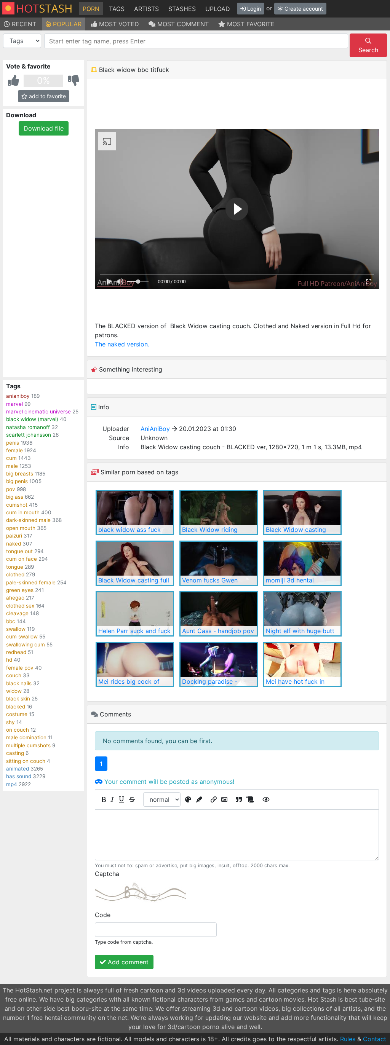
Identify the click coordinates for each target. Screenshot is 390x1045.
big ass (14, 497)
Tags (117, 9)
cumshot (16, 505)
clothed (15, 574)
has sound (18, 776)
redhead (16, 652)
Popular (66, 24)
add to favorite (46, 96)
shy (10, 722)
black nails (19, 683)
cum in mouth (23, 512)
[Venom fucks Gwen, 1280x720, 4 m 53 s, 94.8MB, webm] (219, 563)
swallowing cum (25, 644)
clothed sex (20, 606)
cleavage (17, 613)
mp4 (11, 784)
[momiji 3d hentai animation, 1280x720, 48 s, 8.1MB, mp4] (302, 563)
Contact (374, 1039)
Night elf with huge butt (300, 631)
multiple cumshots (28, 745)
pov (10, 489)
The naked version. (122, 344)
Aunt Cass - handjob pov (218, 631)
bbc (10, 621)
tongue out (19, 551)
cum (11, 458)
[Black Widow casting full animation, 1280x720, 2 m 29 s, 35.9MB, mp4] (135, 563)
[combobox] (196, 41)
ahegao (15, 598)
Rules (347, 1039)
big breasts (19, 474)
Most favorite (250, 24)
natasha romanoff (28, 427)
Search (368, 50)
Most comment (182, 24)
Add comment (127, 962)
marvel (14, 404)
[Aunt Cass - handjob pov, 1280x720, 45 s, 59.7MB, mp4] (219, 613)
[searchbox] (197, 41)
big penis (17, 481)
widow (14, 691)
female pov (20, 668)
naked (13, 544)
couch (13, 675)
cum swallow (22, 636)
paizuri (14, 536)
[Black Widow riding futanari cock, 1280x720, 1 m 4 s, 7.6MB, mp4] (219, 512)
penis (12, 443)
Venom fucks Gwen (210, 580)
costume (16, 714)
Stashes (182, 9)
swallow (16, 629)
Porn (91, 9)
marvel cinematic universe (38, 411)
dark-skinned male (28, 520)
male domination (26, 737)
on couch (17, 730)
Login (253, 8)
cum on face (21, 559)
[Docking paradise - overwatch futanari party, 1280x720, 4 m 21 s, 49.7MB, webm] (219, 664)
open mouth (20, 528)
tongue (14, 567)
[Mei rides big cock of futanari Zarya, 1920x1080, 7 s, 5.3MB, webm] (135, 664)
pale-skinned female (31, 582)
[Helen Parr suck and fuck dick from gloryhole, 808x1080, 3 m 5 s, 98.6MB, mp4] (135, 613)
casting (15, 753)
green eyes (20, 590)
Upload (217, 9)
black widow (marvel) (32, 419)
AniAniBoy (155, 428)
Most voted (118, 24)
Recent (23, 24)
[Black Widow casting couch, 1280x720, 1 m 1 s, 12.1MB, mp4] (302, 512)
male (12, 466)
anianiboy (18, 396)
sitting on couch (25, 761)
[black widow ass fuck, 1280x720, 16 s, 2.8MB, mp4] (135, 512)
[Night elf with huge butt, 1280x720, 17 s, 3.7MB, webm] (302, 613)
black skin (18, 699)
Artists (146, 9)
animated (17, 769)
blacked (15, 707)
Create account (303, 8)
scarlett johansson (28, 435)
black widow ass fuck (129, 529)
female (14, 450)
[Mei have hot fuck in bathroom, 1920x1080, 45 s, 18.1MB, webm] (302, 664)
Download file (44, 128)
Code (102, 915)
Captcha (107, 873)
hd (9, 660)
